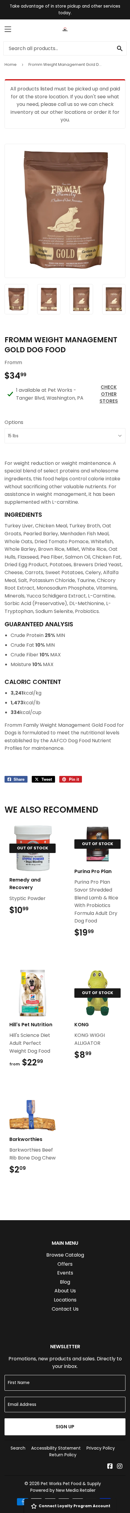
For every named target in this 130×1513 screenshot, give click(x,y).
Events (65, 1272)
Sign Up (65, 1426)
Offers (65, 1264)
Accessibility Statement (56, 1448)
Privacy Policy (100, 1448)
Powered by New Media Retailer (63, 1490)
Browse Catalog (65, 1254)
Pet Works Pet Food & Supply (71, 1484)
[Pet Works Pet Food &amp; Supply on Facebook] (110, 1466)
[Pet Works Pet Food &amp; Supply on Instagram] (119, 1466)
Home (11, 64)
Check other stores (108, 394)
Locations (65, 1299)
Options (14, 422)
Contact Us (65, 1308)
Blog (65, 1281)
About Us (65, 1290)
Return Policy (62, 1455)
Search (18, 1448)
